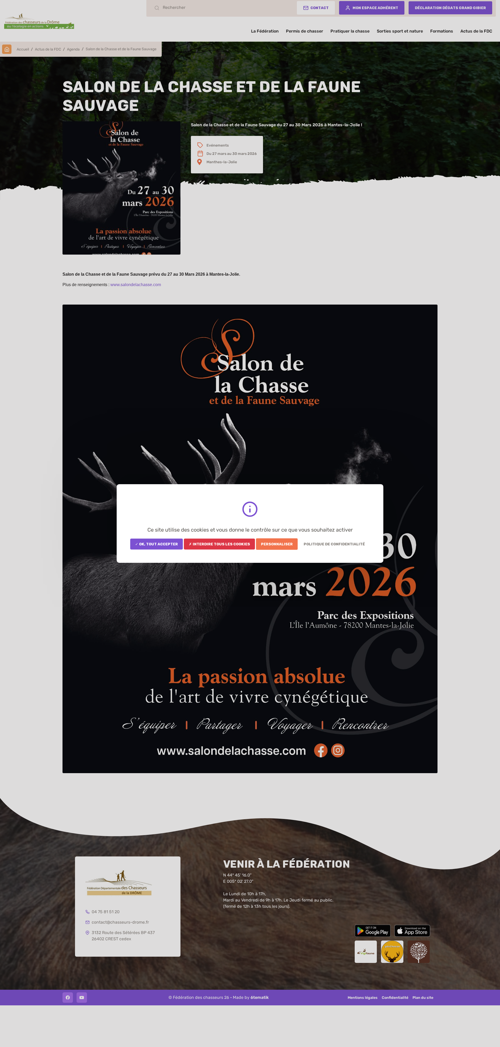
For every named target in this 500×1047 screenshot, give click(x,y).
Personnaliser (277, 544)
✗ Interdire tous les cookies (219, 544)
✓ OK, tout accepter (156, 544)
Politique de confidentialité (334, 544)
